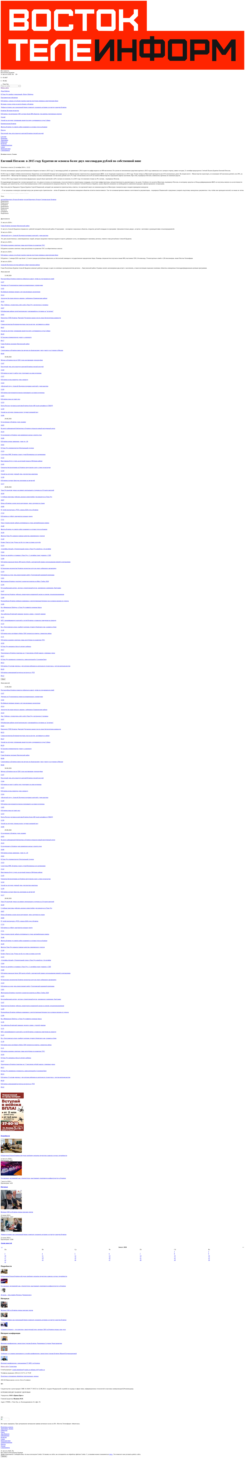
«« (2, 1247)
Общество (4, 142)
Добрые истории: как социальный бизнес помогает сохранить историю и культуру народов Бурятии (33, 1234)
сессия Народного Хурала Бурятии (12, 199)
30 (209, 1260)
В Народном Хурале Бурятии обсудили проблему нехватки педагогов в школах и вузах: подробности (34, 1155)
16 (209, 1256)
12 (75, 1256)
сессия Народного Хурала (32, 199)
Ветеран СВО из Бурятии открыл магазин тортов (17, 1212)
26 (75, 1260)
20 (109, 1258)
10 (5, 1256)
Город (3, 1432)
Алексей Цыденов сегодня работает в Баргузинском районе (20, 265)
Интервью (4, 1187)
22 (175, 1258)
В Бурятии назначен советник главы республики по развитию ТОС (23, 245)
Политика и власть (7, 1427)
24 (5, 1260)
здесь (110, 1454)
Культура (4, 143)
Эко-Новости (5, 1434)
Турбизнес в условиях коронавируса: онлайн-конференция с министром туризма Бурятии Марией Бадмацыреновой (39, 1353)
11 (42, 1256)
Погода (3, 1444)
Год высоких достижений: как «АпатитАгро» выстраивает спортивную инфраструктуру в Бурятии (33, 1178)
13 (109, 1256)
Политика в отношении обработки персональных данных (20, 1376)
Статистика (13, 1366)
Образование (5, 1435)
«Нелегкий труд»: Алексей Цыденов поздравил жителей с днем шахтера (24, 235)
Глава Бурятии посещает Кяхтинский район (15, 226)
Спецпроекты (5, 150)
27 (109, 1260)
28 (140, 1260)
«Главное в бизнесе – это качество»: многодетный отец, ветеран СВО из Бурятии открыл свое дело (33, 1329)
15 (175, 1256)
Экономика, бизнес (7, 1428)
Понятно (4, 1456)
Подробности (5, 1136)
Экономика (4, 140)
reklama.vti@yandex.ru (38, 1370)
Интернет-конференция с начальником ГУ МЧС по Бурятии (20, 1363)
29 (175, 1260)
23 (209, 1258)
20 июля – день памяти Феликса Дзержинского (16, 1295)
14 (140, 1256)
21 (140, 1258)
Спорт (3, 147)
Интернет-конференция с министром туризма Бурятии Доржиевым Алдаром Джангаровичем (31, 1343)
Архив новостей (6, 1243)
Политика (4, 138)
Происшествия (5, 148)
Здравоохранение (6, 145)
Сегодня (3, 136)
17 (5, 1258)
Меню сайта (5, 88)
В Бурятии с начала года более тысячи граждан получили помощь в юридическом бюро (29, 255)
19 (75, 1258)
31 (5, 1262)
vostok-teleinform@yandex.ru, (21, 1370)
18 (42, 1258)
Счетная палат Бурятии (48, 199)
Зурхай (3, 1446)
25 (42, 1260)
